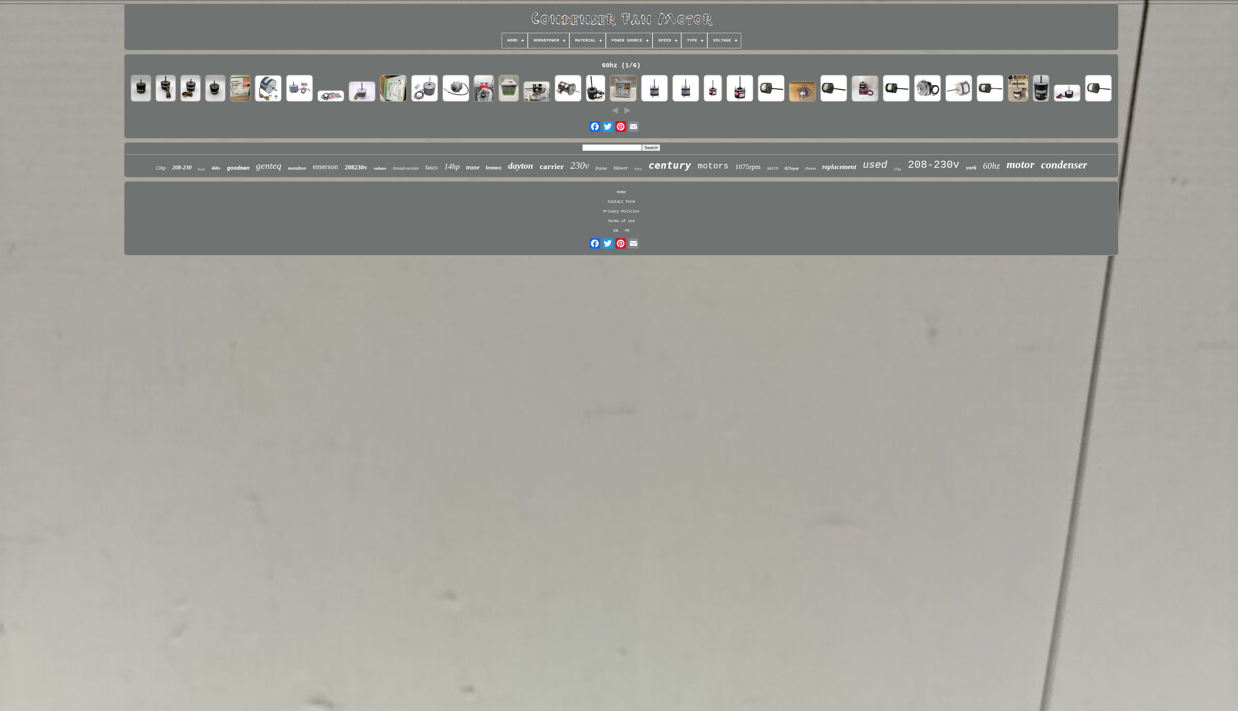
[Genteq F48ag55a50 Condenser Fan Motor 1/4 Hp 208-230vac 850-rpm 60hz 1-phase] (215, 89)
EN (616, 231)
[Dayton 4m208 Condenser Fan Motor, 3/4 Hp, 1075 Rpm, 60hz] (990, 89)
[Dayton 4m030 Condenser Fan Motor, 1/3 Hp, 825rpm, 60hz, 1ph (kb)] (802, 92)
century (669, 165)
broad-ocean (406, 168)
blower (621, 168)
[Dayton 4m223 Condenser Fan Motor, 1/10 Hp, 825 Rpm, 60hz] (958, 89)
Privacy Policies (621, 211)
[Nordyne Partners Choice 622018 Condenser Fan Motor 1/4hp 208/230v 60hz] (864, 89)
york (971, 167)
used (875, 165)
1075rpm (748, 167)
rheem (810, 168)
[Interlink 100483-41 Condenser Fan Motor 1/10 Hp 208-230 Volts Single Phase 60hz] (299, 89)
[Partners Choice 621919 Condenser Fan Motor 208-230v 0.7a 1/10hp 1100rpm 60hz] (484, 89)
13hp (160, 168)
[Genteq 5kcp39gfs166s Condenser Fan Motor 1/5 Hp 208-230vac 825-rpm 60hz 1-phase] (190, 89)
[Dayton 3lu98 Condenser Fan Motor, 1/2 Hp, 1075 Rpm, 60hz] (1098, 89)
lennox (494, 168)
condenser (1064, 165)
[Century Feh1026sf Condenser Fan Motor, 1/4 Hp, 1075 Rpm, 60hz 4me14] (240, 89)
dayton (520, 166)
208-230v (933, 165)
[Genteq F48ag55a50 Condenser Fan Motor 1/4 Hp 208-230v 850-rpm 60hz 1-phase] (141, 89)
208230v (356, 167)
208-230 (182, 167)
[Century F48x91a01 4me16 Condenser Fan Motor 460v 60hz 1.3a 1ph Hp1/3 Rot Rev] (536, 92)
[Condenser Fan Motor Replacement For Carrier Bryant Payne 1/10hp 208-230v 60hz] (268, 89)
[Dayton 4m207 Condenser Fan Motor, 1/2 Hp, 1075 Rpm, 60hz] (896, 89)
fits (638, 169)
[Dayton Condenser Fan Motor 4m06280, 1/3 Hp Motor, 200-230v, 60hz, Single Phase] (1018, 89)
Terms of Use (621, 221)
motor (1021, 164)
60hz (991, 166)
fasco (431, 167)
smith (772, 168)
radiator (380, 168)
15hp (897, 169)
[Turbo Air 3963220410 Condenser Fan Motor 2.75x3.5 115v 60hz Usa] (455, 89)
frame (601, 168)
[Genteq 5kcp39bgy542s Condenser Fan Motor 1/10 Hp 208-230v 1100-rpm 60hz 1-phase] (165, 89)
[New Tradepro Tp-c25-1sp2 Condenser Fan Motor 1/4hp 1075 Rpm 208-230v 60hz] (508, 89)
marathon (297, 168)
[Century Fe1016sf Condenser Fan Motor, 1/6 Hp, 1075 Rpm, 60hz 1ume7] (739, 89)
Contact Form (621, 202)
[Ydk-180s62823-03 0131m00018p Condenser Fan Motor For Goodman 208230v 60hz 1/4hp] (1067, 93)
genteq (268, 165)
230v (579, 165)
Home (621, 192)
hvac (201, 169)
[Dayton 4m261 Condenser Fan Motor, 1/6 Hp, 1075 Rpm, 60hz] (771, 89)
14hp (452, 166)
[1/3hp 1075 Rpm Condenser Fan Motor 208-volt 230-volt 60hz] (654, 89)
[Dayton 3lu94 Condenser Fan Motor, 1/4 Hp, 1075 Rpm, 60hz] (833, 89)
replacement (839, 167)
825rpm (792, 168)
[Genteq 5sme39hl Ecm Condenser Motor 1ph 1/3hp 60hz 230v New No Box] (1041, 89)
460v (216, 168)
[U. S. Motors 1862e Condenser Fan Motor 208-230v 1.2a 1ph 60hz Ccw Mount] (393, 89)
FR (627, 231)
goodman (238, 168)
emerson (325, 167)
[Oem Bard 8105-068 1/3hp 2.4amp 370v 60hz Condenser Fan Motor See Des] (362, 92)
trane (472, 167)
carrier (552, 166)
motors (713, 166)
